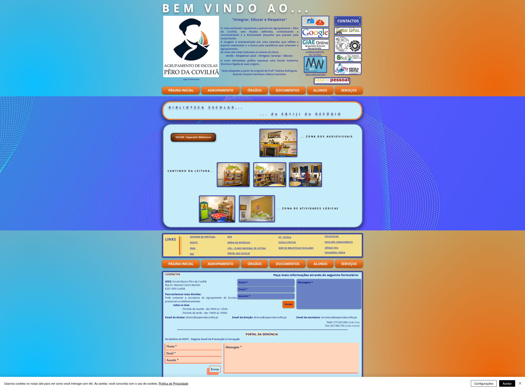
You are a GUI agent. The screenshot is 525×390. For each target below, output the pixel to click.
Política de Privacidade (173, 383)
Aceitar (507, 383)
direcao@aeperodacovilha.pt (270, 317)
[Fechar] (520, 383)
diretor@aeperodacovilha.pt (202, 317)
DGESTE (194, 242)
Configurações (483, 383)
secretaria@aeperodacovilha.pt (339, 317)
